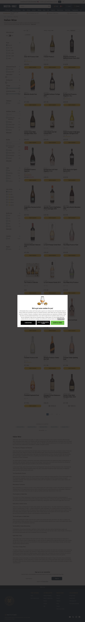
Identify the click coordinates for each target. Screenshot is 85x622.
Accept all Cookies (57, 322)
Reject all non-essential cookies (43, 323)
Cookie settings (28, 322)
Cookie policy (61, 319)
